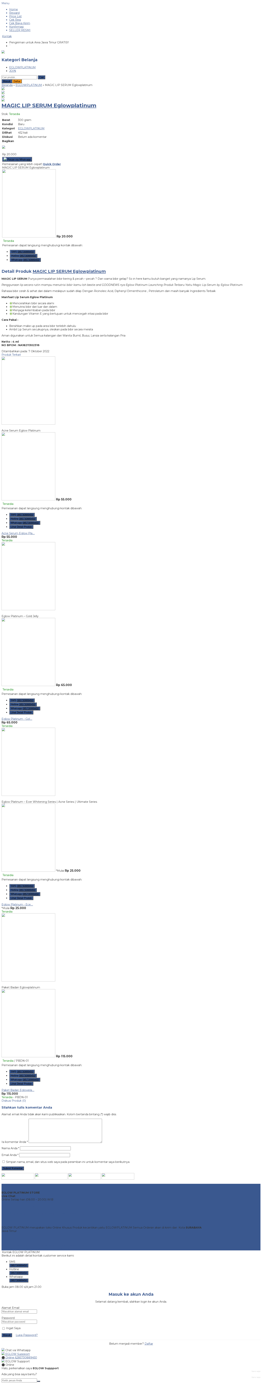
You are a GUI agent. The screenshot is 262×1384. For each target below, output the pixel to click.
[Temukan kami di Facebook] (18, 1178)
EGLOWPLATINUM (22, 67)
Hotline (23, 255)
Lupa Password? (27, 1335)
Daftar (17, 81)
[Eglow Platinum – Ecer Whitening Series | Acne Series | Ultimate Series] (28, 795)
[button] (41, 77)
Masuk (7, 81)
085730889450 (19, 1265)
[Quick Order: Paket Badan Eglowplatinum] (131, 984)
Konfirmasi (16, 26)
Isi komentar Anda (14, 1142)
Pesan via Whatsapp (18, 159)
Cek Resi (15, 19)
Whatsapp (25, 259)
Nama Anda (9, 1148)
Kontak (7, 36)
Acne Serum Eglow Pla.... (18, 533)
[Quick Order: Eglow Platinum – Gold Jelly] (131, 612)
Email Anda (9, 1155)
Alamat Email (10, 1308)
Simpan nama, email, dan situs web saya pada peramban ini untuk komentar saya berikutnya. (68, 1162)
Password (8, 1318)
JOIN (12, 71)
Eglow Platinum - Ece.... (17, 904)
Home (13, 9)
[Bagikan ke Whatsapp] (3, 147)
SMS (22, 251)
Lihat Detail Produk (21, 526)
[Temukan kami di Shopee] (84, 1178)
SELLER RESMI (19, 30)
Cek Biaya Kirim (19, 23)
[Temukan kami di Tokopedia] (118, 1178)
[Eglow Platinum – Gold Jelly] (28, 609)
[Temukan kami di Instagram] (51, 1178)
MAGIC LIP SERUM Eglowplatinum (49, 105)
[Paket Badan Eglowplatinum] (28, 980)
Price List (15, 16)
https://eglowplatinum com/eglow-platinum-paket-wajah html (43, 1213)
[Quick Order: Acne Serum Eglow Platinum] (131, 427)
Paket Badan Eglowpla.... (18, 1090)
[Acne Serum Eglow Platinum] (28, 423)
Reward (14, 13)
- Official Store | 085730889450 (37, 1248)
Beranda (7, 85)
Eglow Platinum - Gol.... (17, 719)
